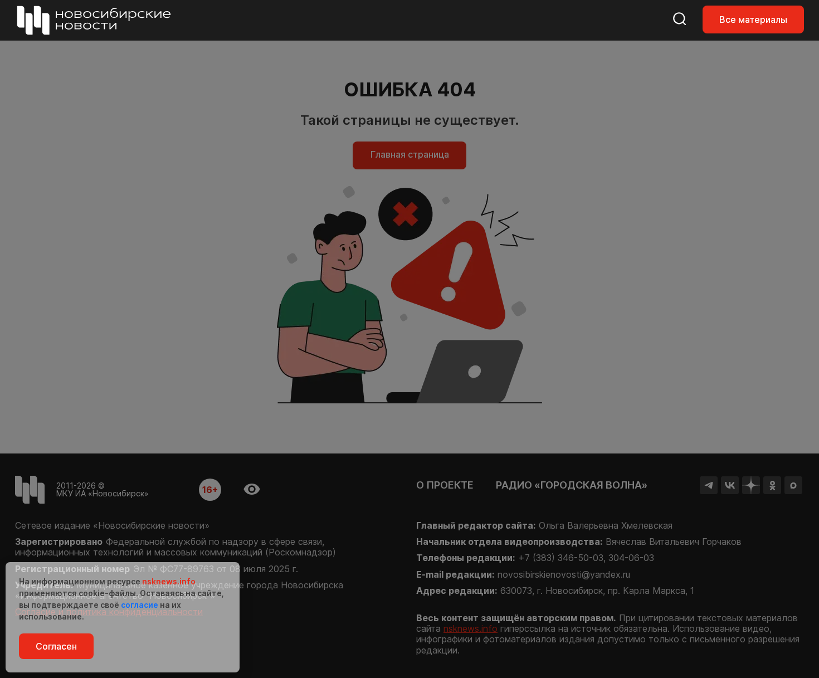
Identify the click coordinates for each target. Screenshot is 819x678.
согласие (139, 604)
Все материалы (753, 19)
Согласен (56, 646)
